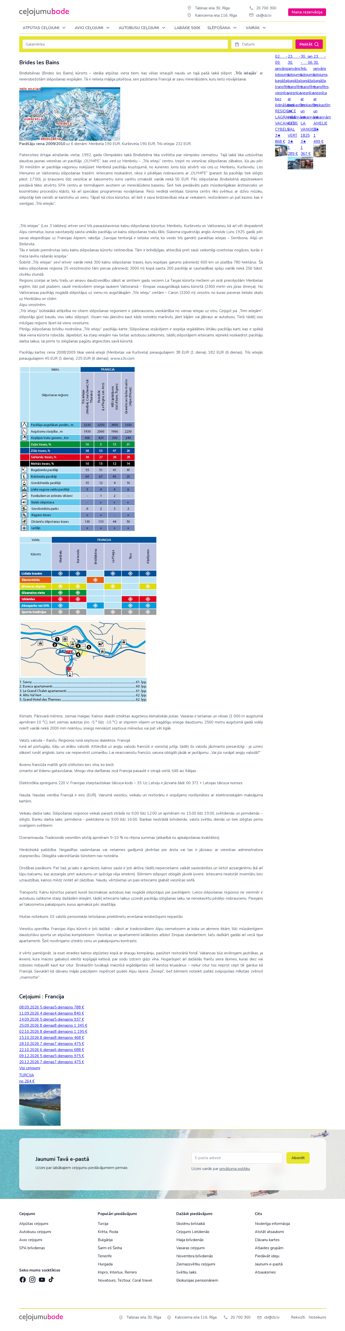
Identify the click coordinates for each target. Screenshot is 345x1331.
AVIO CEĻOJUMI (89, 27)
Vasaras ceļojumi (190, 1248)
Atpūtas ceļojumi (41, 27)
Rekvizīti (298, 1317)
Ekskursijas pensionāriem (197, 1280)
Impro (103, 1272)
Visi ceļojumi (29, 1068)
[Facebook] (22, 1278)
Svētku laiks (186, 1272)
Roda (113, 1231)
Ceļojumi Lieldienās (192, 1231)
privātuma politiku (234, 1168)
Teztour (124, 1280)
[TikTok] (51, 1278)
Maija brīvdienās (190, 1239)
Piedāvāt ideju (267, 1256)
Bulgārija (105, 1239)
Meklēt (306, 44)
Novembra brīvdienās (194, 1256)
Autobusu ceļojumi (35, 1231)
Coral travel (142, 1280)
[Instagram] (32, 1278)
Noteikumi (317, 1317)
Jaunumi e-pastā (269, 1264)
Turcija (103, 1223)
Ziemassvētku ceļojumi (195, 1264)
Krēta (102, 1231)
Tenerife (105, 1256)
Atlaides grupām (269, 1248)
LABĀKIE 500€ (187, 27)
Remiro (131, 1272)
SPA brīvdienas (32, 1248)
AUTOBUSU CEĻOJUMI (139, 27)
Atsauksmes (265, 1272)
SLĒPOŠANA (219, 27)
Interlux (116, 1272)
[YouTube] (41, 1278)
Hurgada (105, 1264)
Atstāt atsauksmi (269, 1231)
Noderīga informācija (272, 1223)
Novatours (107, 1280)
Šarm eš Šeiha (110, 1248)
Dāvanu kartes (267, 1239)
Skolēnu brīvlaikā (190, 1223)
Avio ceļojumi (30, 1239)
